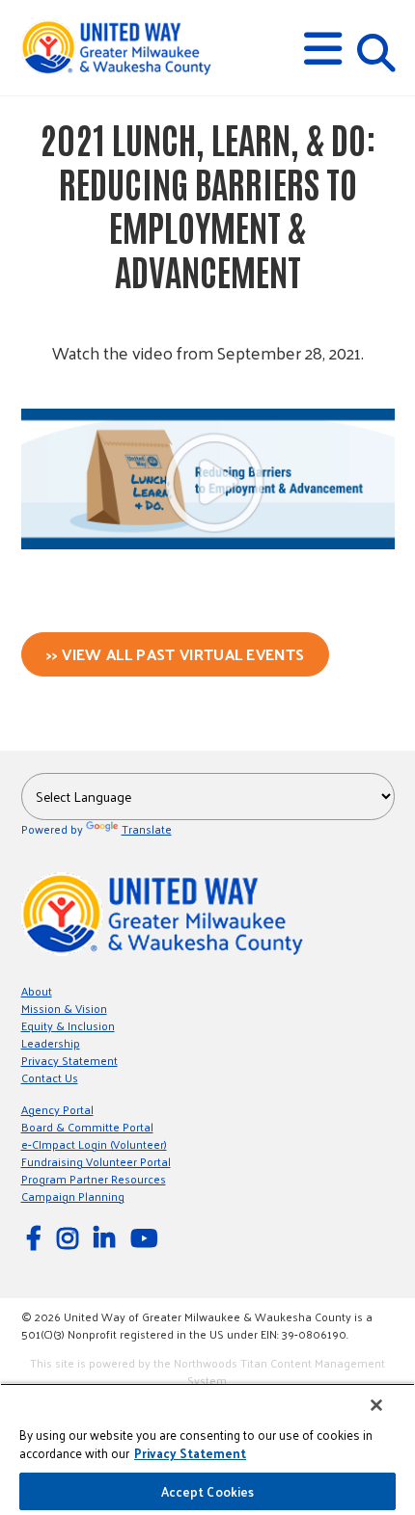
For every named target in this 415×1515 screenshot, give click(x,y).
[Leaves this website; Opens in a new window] (208, 544)
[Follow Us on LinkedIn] (107, 1237)
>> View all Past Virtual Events (175, 654)
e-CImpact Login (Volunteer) (94, 1144)
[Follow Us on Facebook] (36, 1237)
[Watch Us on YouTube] (146, 1237)
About (36, 990)
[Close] (376, 1405)
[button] (322, 48)
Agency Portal (57, 1109)
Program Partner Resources (93, 1178)
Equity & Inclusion (68, 1025)
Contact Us (49, 1077)
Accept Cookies (208, 1491)
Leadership (50, 1042)
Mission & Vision (64, 1008)
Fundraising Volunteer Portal (96, 1161)
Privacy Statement (69, 1060)
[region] (207, 1449)
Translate (147, 828)
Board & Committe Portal (87, 1126)
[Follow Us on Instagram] (70, 1237)
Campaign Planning (72, 1196)
